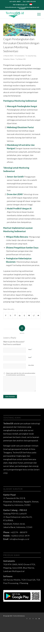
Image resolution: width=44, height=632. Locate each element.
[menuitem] (15, 1)
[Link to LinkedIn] (36, 618)
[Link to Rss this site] (33, 618)
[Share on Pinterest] (15, 315)
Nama (30, 349)
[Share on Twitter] (10, 315)
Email (30, 357)
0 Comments (19, 56)
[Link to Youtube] (39, 618)
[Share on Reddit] (33, 315)
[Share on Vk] (29, 315)
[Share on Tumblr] (24, 315)
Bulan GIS (22, 59)
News (12, 59)
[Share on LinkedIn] (19, 315)
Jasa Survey (32, 56)
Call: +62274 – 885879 (14, 1)
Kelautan (6, 59)
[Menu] (38, 14)
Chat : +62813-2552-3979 (29, 1)
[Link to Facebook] (26, 618)
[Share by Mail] (38, 315)
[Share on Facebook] (5, 315)
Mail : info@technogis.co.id (20, 4)
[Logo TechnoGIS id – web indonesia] (18, 14)
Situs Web (31, 365)
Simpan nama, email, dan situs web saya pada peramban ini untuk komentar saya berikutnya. (20, 374)
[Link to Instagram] (30, 618)
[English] (31, 4)
